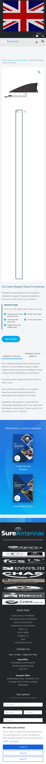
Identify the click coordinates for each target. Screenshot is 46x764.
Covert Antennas (22, 60)
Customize (23, 753)
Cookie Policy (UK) (23, 642)
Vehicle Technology (23, 622)
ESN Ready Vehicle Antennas (23, 619)
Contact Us (23, 636)
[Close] (43, 725)
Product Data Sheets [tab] (32, 355)
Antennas (11, 60)
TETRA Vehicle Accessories (23, 626)
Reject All (23, 759)
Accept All (23, 747)
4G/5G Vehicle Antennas (23, 615)
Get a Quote (10, 339)
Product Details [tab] (12, 356)
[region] (23, 744)
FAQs (23, 639)
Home (4, 60)
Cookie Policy (14, 741)
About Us (23, 629)
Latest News (23, 632)
